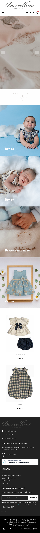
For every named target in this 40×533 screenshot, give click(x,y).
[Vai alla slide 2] (17, 87)
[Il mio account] (33, 12)
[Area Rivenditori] (27, 12)
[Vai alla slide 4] (26, 87)
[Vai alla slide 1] (13, 87)
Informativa (16, 505)
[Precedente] (3, 52)
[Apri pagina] (20, 130)
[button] (3, 12)
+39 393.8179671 (11, 455)
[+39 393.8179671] (4, 455)
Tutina (20, 405)
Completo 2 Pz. (20, 355)
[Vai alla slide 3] (22, 87)
